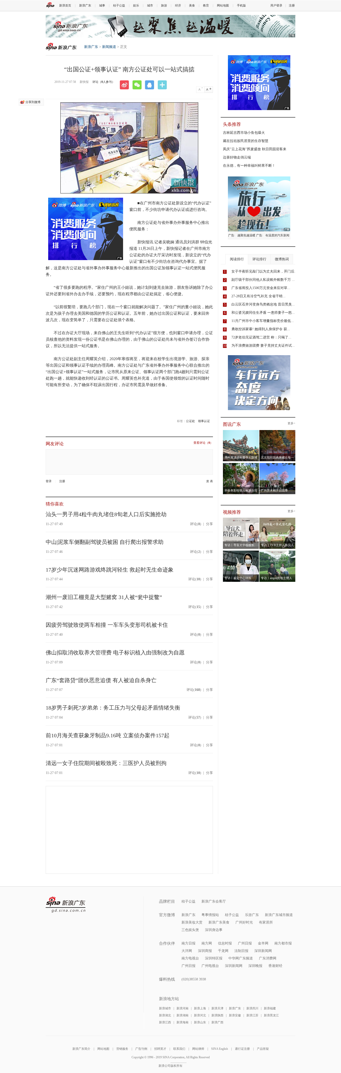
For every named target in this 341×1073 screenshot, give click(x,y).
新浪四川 (252, 1008)
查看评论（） (203, 443)
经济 (178, 5)
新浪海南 (182, 1022)
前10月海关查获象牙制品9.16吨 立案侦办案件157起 (108, 735)
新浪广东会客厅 (213, 901)
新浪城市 (165, 1008)
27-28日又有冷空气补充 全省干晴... (258, 296)
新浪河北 (200, 1015)
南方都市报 (283, 943)
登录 (49, 481)
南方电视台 (190, 958)
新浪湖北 (165, 1015)
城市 (150, 5)
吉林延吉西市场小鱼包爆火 (244, 133)
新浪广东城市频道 (279, 915)
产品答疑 (263, 1049)
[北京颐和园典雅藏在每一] (277, 431)
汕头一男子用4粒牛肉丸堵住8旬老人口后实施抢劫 (106, 514)
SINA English (219, 1049)
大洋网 (186, 951)
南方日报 (188, 943)
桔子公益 (119, 5)
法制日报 (241, 951)
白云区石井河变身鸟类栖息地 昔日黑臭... (263, 304)
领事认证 (204, 421)
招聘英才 (160, 1049)
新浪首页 (65, 5)
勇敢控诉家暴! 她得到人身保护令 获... (260, 329)
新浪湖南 (182, 1015)
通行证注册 (242, 1049)
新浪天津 (217, 1008)
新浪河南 (182, 1008)
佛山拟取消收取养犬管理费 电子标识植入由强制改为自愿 (115, 652)
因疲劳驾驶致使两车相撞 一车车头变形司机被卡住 (107, 625)
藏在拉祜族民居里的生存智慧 (245, 141)
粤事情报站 (210, 915)
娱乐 (136, 5)
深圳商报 (205, 951)
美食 (192, 5)
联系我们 (179, 1049)
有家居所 (266, 922)
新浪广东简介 (81, 1049)
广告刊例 (141, 1049)
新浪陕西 (217, 1015)
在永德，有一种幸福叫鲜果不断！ (249, 165)
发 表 (209, 481)
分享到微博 (32, 102)
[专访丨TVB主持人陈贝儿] (277, 519)
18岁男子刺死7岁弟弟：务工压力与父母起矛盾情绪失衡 (113, 708)
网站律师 (198, 1049)
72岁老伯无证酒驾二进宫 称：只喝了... (261, 337)
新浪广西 (217, 1022)
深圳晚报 (255, 966)
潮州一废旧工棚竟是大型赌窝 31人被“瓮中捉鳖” (104, 597)
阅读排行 (237, 259)
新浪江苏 (252, 1015)
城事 (102, 5)
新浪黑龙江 (271, 1015)
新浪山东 (200, 1022)
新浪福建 (270, 1008)
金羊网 (263, 943)
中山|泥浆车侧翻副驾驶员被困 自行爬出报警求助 (105, 542)
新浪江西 (165, 1022)
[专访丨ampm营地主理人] (277, 552)
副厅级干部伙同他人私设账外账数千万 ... (263, 280)
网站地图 (223, 5)
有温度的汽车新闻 (277, 235)
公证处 (190, 421)
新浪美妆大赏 (191, 922)
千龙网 (223, 951)
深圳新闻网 (263, 951)
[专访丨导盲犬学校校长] (241, 519)
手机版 (241, 5)
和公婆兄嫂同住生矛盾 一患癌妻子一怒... (263, 312)
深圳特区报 (213, 958)
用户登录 (276, 5)
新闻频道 (109, 47)
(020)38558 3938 (193, 979)
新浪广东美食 (218, 922)
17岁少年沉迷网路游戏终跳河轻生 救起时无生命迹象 (109, 570)
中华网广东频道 (240, 958)
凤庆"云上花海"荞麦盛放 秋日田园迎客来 (254, 149)
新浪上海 (200, 1008)
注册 (292, 5)
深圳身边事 (213, 930)
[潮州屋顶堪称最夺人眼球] (241, 431)
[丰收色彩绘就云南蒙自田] (241, 464)
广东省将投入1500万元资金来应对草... (260, 288)
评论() (195, 524)
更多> (291, 423)
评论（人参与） (103, 82)
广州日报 (245, 943)
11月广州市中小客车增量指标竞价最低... (262, 321)
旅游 (164, 5)
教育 (206, 5)
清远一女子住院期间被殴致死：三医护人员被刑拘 (106, 763)
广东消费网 (267, 958)
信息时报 (225, 943)
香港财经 (275, 966)
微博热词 (282, 259)
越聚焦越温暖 (246, 235)
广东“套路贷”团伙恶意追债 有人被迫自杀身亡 (101, 680)
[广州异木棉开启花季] (277, 464)
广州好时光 (244, 922)
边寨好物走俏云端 (237, 157)
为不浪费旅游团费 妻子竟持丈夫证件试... (263, 345)
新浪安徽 (235, 1015)
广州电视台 (210, 966)
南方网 (206, 943)
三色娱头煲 (190, 930)
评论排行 (259, 259)
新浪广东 (85, 5)
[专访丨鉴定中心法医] (241, 552)
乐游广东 (252, 915)
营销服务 (122, 1049)
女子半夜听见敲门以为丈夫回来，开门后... (264, 271)
